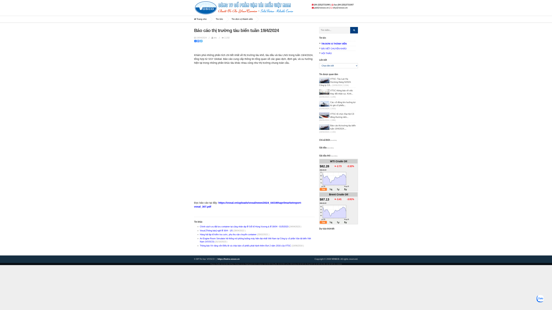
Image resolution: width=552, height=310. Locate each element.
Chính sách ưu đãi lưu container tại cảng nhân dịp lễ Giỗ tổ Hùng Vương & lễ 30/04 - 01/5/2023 (250, 226)
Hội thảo (326, 53)
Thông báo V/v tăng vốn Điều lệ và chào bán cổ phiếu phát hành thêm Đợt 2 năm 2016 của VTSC (252, 246)
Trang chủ (201, 19)
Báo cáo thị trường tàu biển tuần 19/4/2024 (236, 30)
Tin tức (219, 19)
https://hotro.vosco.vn (228, 259)
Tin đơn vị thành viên (242, 19)
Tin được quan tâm (328, 74)
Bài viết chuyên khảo (334, 49)
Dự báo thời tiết (326, 228)
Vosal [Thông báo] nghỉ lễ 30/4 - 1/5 (223, 230)
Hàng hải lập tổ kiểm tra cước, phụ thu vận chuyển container (234, 234)
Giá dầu (326, 147)
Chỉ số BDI (328, 140)
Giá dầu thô (328, 155)
